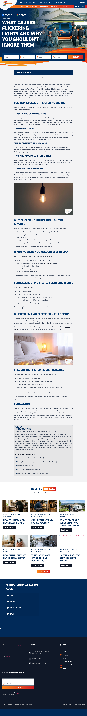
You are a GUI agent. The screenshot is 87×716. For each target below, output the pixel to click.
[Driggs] (8, 596)
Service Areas (44, 6)
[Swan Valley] (8, 608)
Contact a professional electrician (59, 413)
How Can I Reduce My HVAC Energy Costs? (14, 556)
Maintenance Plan (56, 6)
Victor (12, 602)
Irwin (12, 614)
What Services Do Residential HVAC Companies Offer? (69, 523)
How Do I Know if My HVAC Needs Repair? (14, 521)
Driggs (12, 596)
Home (22, 6)
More (64, 6)
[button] (71, 73)
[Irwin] (8, 614)
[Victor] (8, 602)
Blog (8, 18)
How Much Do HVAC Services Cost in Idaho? (70, 558)
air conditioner (48, 263)
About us (28, 6)
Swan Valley (15, 608)
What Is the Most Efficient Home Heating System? (40, 558)
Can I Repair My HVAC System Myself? (42, 521)
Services (34, 6)
